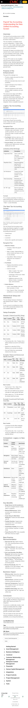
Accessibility (15, 701)
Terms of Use (15, 695)
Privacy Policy (15, 693)
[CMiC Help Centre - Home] (14, 2)
